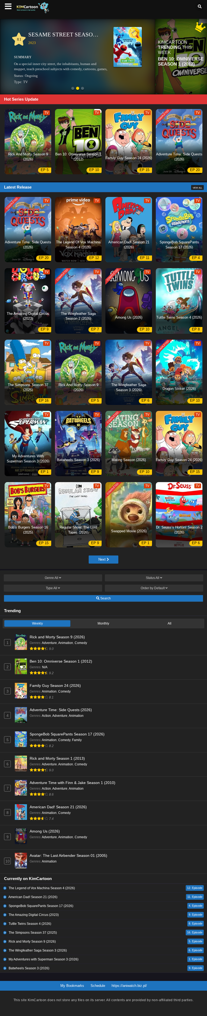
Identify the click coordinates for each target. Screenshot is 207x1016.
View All (197, 187)
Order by (153, 588)
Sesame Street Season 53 (66, 34)
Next (102, 559)
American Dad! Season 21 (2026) (58, 807)
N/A (44, 667)
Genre (51, 578)
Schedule (98, 986)
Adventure (49, 643)
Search (105, 598)
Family (77, 740)
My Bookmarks (72, 986)
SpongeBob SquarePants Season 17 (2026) (67, 734)
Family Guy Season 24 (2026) (55, 685)
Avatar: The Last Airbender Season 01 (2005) (68, 855)
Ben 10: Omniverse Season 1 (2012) (61, 661)
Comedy (81, 643)
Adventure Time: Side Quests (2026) (61, 710)
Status (152, 578)
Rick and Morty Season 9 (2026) (57, 637)
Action (46, 716)
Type (51, 588)
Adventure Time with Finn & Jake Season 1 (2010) (72, 782)
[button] (72, 88)
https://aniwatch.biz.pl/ (129, 986)
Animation (65, 643)
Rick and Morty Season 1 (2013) (57, 758)
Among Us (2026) (45, 831)
